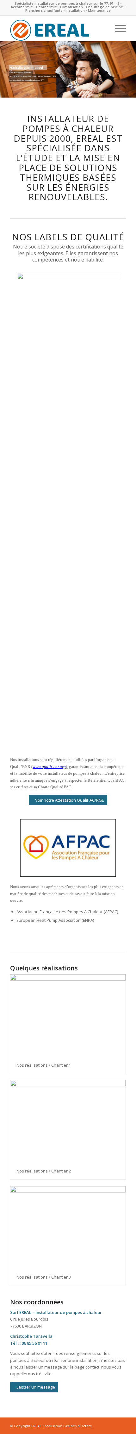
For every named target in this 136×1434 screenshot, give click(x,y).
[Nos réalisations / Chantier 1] (68, 1015)
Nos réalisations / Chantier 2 (43, 1171)
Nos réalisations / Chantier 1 (43, 1065)
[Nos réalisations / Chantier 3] (68, 1227)
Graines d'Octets (77, 1426)
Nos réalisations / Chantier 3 (43, 1277)
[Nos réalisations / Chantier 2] (68, 1121)
